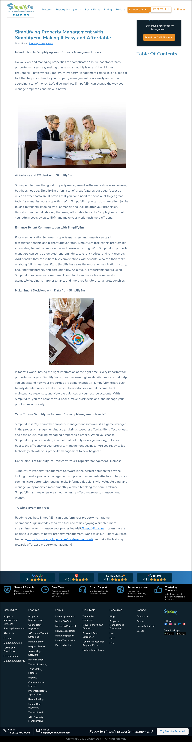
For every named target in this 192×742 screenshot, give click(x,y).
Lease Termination (65, 640)
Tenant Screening (37, 664)
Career (140, 631)
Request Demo (36, 646)
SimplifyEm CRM (12, 643)
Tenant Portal (35, 712)
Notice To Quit (63, 621)
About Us (8, 633)
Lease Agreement (65, 616)
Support (141, 621)
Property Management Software (10, 620)
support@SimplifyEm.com (55, 732)
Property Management (41, 43)
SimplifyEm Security (14, 661)
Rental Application (65, 631)
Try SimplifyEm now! (172, 731)
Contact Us (142, 616)
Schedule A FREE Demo (159, 37)
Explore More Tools (93, 650)
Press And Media (146, 626)
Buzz (112, 638)
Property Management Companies (117, 625)
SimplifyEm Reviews (14, 628)
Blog (112, 616)
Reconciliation (36, 659)
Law (112, 633)
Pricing (7, 638)
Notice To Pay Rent (65, 626)
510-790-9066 (21, 15)
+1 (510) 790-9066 (19, 732)
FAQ (112, 643)
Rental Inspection (64, 635)
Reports (32, 677)
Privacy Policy (10, 656)
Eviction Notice (63, 645)
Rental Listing (36, 641)
